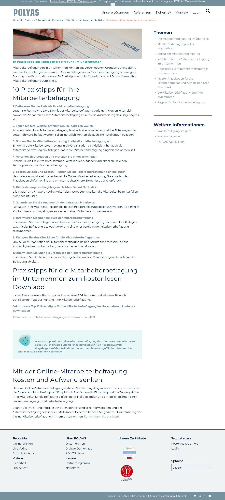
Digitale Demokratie (79, 448)
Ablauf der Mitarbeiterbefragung (178, 53)
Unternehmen (75, 443)
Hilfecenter (20, 468)
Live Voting (20, 448)
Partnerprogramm (78, 463)
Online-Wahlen (23, 443)
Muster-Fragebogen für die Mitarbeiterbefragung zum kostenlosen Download (183, 83)
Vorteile (18, 458)
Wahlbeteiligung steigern (174, 131)
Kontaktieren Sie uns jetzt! (101, 416)
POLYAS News (75, 453)
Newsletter (73, 468)
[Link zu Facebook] (204, 495)
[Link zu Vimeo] (194, 495)
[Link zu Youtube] (209, 495)
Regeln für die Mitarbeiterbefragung (181, 102)
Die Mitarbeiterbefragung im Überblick (183, 38)
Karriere (71, 458)
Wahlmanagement (170, 136)
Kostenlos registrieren (185, 443)
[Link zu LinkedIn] (199, 495)
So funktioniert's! (24, 453)
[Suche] (208, 12)
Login (175, 448)
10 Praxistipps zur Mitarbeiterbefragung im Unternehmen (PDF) (55, 317)
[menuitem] (115, 12)
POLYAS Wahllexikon (171, 141)
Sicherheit (19, 463)
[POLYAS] (26, 12)
